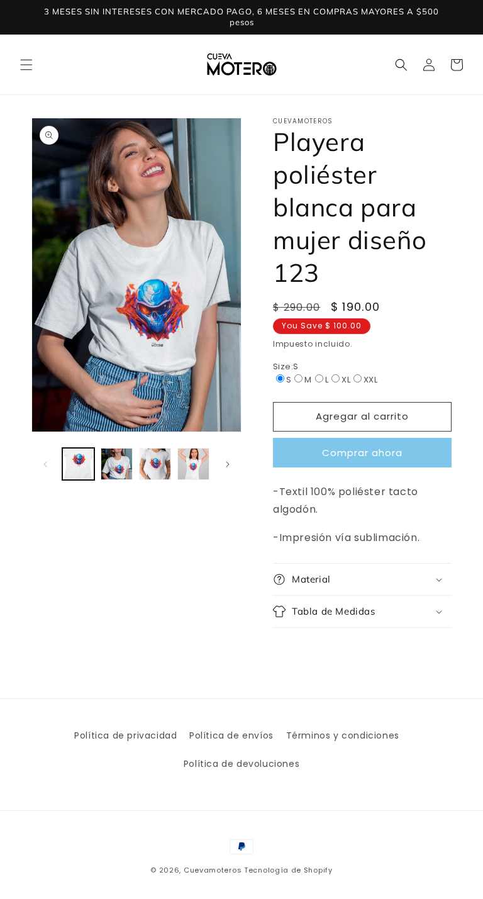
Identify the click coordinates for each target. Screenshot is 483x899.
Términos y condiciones (342, 735)
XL (345, 380)
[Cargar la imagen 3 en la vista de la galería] (155, 464)
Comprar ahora (362, 452)
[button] (26, 65)
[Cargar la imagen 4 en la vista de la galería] (193, 464)
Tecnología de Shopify (288, 870)
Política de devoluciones (241, 763)
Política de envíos (231, 735)
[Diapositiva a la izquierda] (45, 464)
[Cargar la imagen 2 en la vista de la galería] (117, 464)
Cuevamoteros (213, 870)
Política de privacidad (125, 735)
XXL (370, 380)
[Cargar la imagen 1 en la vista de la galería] (78, 464)
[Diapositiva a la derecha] (228, 464)
